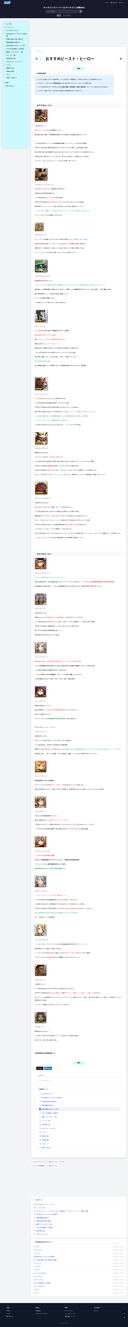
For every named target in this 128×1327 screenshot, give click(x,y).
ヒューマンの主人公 (40, 1273)
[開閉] (4, 52)
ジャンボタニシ (39, 1276)
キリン (38, 326)
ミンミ (38, 701)
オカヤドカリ (40, 276)
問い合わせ (113, 2)
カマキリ (39, 235)
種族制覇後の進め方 (13, 42)
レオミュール (40, 851)
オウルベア (40, 448)
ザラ (37, 1027)
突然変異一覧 (10, 58)
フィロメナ (40, 657)
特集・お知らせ (11, 78)
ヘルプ (107, 2)
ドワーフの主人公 (39, 1286)
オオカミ (39, 126)
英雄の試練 (10, 71)
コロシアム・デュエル (13, 62)
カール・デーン (39, 1280)
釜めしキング (53, 1162)
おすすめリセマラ (12, 30)
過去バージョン (53, 1166)
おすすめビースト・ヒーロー (16, 45)
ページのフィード (70, 1314)
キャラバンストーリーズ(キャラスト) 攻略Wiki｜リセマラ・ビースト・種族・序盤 (62, 1211)
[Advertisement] (15, 118)
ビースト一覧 (10, 55)
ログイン (121, 2)
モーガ (38, 608)
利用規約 (38, 1311)
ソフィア (39, 776)
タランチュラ (38, 1250)
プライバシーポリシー (42, 1314)
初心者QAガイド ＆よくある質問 (16, 35)
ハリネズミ (37, 1266)
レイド (8, 65)
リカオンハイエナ (42, 184)
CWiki (8, 1311)
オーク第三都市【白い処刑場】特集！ (46, 1260)
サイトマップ (69, 1311)
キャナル (36, 1290)
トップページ (8, 27)
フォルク (36, 1270)
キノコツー (37, 1253)
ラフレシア (37, 1263)
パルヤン (39, 732)
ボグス (38, 980)
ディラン (36, 1293)
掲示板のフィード (70, 1316)
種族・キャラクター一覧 (14, 52)
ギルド (8, 74)
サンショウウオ (41, 498)
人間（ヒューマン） (42, 1234)
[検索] (80, 11)
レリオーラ (40, 940)
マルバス (39, 811)
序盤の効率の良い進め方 (14, 39)
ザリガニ (36, 1247)
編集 (78, 68)
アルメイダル (40, 573)
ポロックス (40, 891)
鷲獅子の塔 (10, 68)
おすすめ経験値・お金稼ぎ (15, 49)
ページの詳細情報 (39, 1166)
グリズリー (40, 394)
